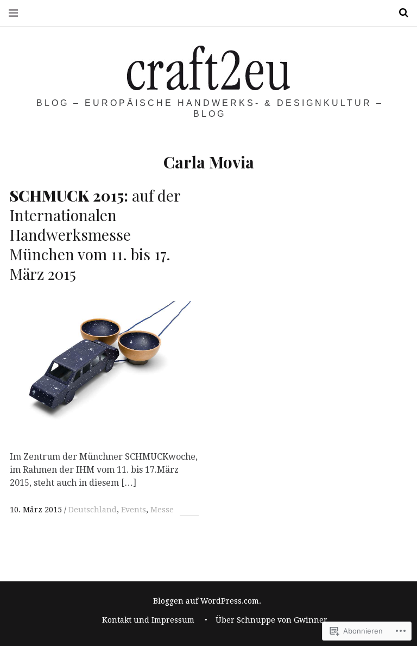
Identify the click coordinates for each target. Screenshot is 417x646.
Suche (399, 12)
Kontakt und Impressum (148, 620)
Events (133, 509)
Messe (162, 509)
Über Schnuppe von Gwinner (271, 620)
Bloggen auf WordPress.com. (207, 601)
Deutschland (92, 509)
